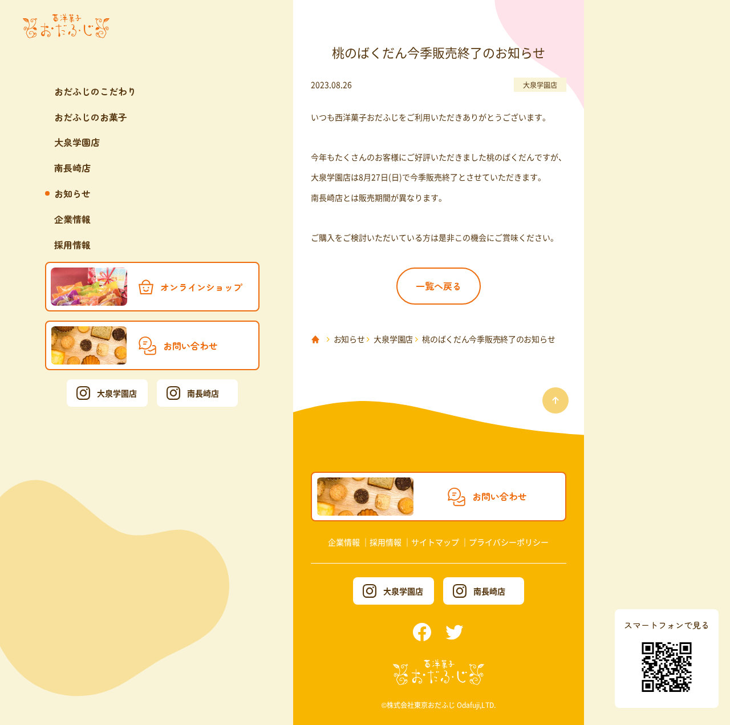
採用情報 (72, 245)
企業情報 (72, 219)
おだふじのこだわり (95, 91)
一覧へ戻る (438, 286)
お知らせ (72, 193)
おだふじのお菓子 (90, 117)
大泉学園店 (77, 142)
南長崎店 (72, 168)
